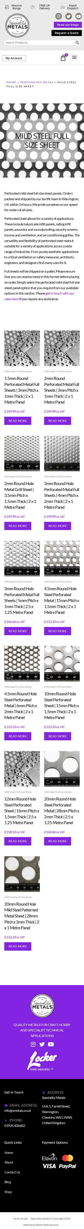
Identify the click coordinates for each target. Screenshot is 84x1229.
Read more (18, 421)
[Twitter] (68, 16)
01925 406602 (14, 1125)
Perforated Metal (37, 82)
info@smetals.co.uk (17, 1110)
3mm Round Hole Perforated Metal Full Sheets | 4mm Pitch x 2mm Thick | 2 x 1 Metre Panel (61, 495)
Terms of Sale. (20, 1218)
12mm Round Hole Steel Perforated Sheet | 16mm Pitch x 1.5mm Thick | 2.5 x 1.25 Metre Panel (21, 810)
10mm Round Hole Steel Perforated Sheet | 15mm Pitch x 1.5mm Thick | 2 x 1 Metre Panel (61, 705)
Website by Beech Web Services (41, 1224)
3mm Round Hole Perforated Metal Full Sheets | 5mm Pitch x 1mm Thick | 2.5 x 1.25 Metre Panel (21, 600)
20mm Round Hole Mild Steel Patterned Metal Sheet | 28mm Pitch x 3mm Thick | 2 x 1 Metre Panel (21, 915)
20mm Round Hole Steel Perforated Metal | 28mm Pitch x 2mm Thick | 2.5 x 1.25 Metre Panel (61, 810)
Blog (8, 1182)
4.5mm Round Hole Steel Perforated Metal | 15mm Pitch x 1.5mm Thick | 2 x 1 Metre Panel (61, 600)
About (9, 1162)
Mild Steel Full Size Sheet (18, 371)
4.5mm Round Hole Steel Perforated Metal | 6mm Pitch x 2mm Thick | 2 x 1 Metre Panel (20, 705)
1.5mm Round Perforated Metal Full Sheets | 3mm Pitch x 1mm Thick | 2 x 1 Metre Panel (21, 390)
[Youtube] (78, 16)
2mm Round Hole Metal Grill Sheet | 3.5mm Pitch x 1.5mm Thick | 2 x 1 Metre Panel (20, 495)
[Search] (77, 42)
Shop (8, 1192)
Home (11, 82)
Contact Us (12, 1172)
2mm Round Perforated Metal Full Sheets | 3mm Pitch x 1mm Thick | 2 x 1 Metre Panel (61, 390)
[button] (74, 57)
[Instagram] (58, 16)
